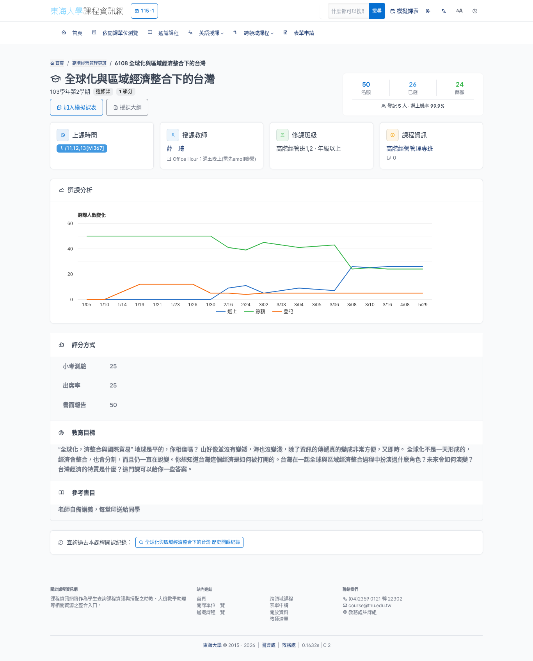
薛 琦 (175, 148)
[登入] (428, 11)
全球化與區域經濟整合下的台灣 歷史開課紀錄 (192, 542)
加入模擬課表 (80, 107)
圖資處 (268, 645)
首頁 (59, 63)
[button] (205, 33)
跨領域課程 (281, 599)
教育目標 (83, 432)
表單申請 (279, 605)
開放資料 (279, 612)
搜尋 (377, 11)
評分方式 (83, 344)
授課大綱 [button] (131, 107)
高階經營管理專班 (89, 63)
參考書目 (83, 492)
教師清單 (279, 619)
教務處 (289, 645)
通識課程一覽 (211, 612)
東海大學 (212, 645)
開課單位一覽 (211, 605)
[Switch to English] (443, 11)
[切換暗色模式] (475, 11)
